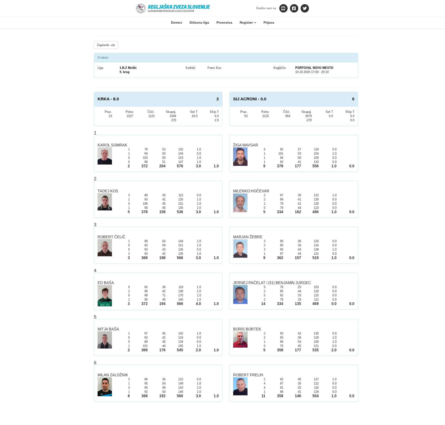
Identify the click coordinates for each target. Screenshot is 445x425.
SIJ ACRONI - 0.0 (249, 99)
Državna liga (199, 22)
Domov (176, 22)
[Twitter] (305, 8)
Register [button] (247, 22)
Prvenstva (224, 22)
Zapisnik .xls (106, 45)
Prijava (269, 22)
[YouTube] (283, 8)
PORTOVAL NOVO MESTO (314, 68)
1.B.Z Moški (128, 68)
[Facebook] (294, 8)
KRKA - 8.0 (108, 99)
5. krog (125, 72)
